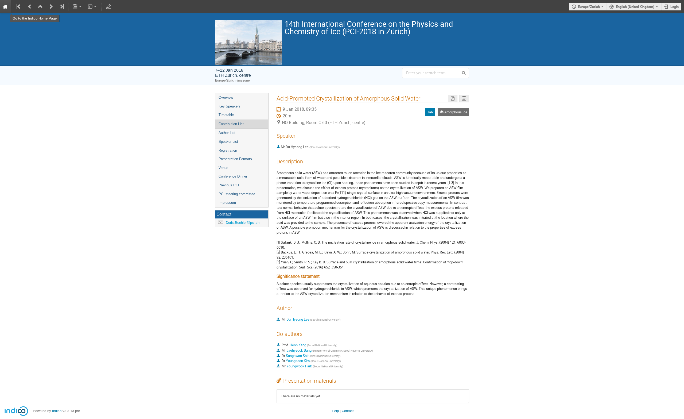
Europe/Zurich (589, 6)
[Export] (77, 6)
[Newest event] (61, 6)
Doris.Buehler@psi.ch (242, 222)
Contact (348, 411)
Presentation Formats (235, 159)
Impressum (227, 203)
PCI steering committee (237, 194)
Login (674, 6)
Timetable (226, 115)
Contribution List (231, 124)
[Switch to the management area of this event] (108, 6)
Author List (227, 133)
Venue (223, 168)
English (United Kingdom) (635, 6)
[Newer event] (51, 6)
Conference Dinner (233, 176)
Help (335, 411)
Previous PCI (229, 185)
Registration (228, 150)
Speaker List (228, 142)
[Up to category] (40, 6)
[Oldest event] (19, 6)
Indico (56, 411)
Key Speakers (229, 106)
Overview (226, 97)
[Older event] (29, 6)
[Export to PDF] (452, 98)
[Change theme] (92, 6)
